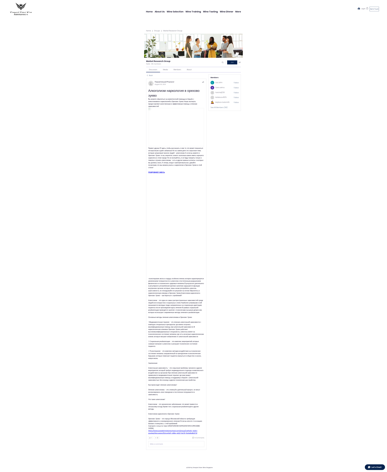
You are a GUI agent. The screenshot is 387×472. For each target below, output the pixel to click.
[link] (153, 69)
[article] (176, 264)
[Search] (222, 62)
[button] (367, 8)
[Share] (203, 82)
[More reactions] (156, 437)
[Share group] (239, 62)
